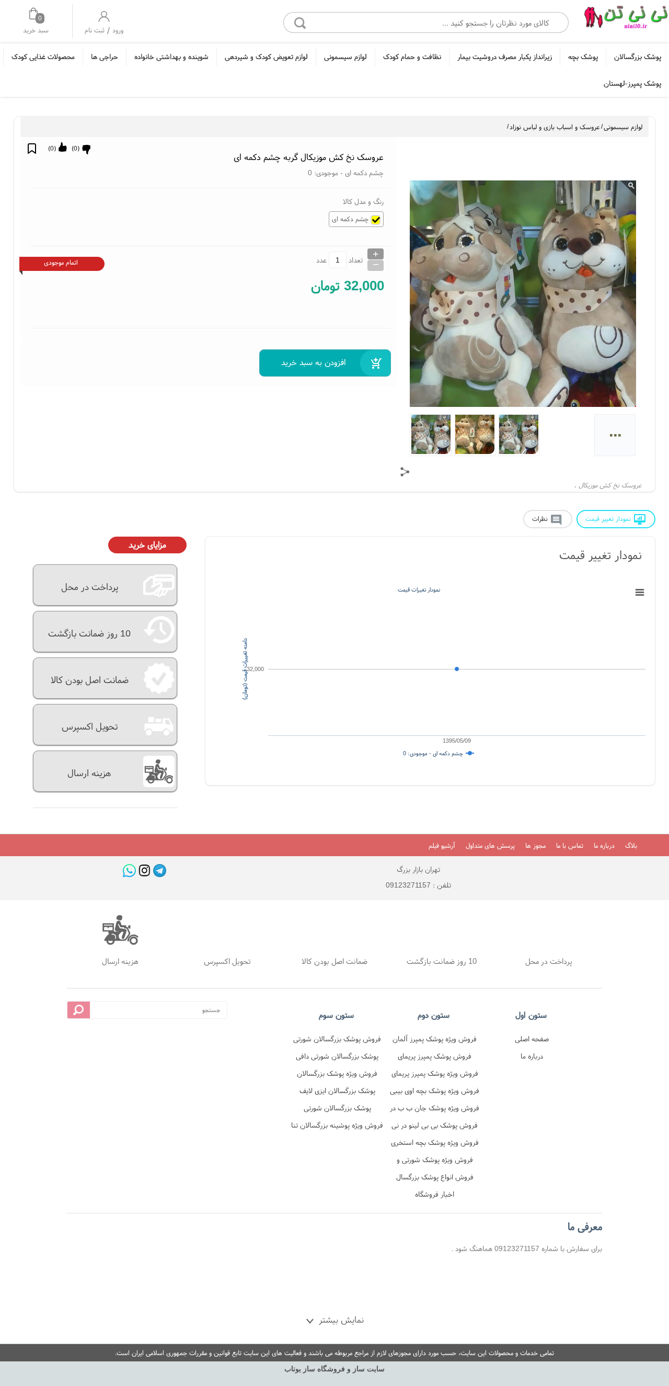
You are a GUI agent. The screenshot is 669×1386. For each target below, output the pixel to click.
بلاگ (631, 845)
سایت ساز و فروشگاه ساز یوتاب (334, 1369)
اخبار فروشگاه (434, 1194)
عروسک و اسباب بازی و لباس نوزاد (555, 127)
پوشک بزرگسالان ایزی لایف (337, 1090)
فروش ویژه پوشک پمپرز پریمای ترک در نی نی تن (434, 1075)
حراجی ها (104, 56)
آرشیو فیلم (442, 845)
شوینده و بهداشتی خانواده (171, 56)
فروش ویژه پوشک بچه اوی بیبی (434, 1090)
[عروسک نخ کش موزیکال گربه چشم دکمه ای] (625, 19)
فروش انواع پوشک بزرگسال (435, 1177)
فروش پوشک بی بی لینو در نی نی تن (434, 1127)
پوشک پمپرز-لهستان (632, 83)
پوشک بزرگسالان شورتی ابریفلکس (337, 1110)
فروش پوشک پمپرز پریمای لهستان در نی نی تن (434, 1058)
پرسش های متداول (490, 845)
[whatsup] (129, 870)
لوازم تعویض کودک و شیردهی (266, 56)
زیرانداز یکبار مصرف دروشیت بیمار (504, 56)
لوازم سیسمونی (345, 56)
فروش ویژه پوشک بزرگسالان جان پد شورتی (337, 1075)
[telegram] (159, 870)
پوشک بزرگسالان (637, 56)
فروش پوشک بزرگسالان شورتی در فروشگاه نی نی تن (337, 1040)
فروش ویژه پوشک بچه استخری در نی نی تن (435, 1144)
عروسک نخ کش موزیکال (610, 485)
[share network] (405, 472)
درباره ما (604, 845)
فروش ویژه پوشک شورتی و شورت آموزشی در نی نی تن (435, 1161)
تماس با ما (569, 845)
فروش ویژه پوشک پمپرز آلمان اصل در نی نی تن (435, 1040)
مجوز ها (535, 845)
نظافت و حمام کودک (412, 56)
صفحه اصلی (532, 1038)
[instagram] (144, 870)
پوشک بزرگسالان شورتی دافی (337, 1056)
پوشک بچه (583, 56)
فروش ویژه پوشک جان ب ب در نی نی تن (434, 1110)
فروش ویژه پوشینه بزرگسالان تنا (337, 1125)
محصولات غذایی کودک (43, 56)
